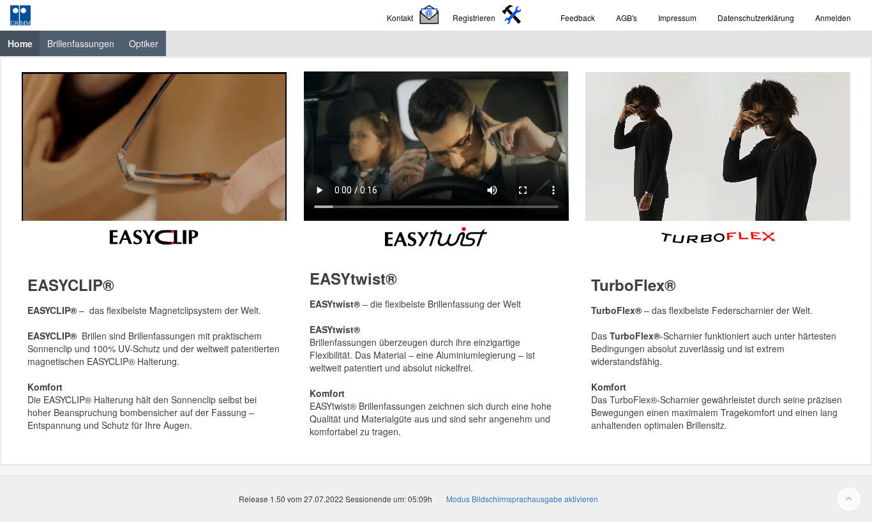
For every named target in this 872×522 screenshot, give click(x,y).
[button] (414, 15)
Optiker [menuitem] (143, 43)
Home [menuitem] (24, 43)
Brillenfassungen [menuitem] (80, 43)
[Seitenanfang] (849, 499)
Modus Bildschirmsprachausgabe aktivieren (522, 498)
